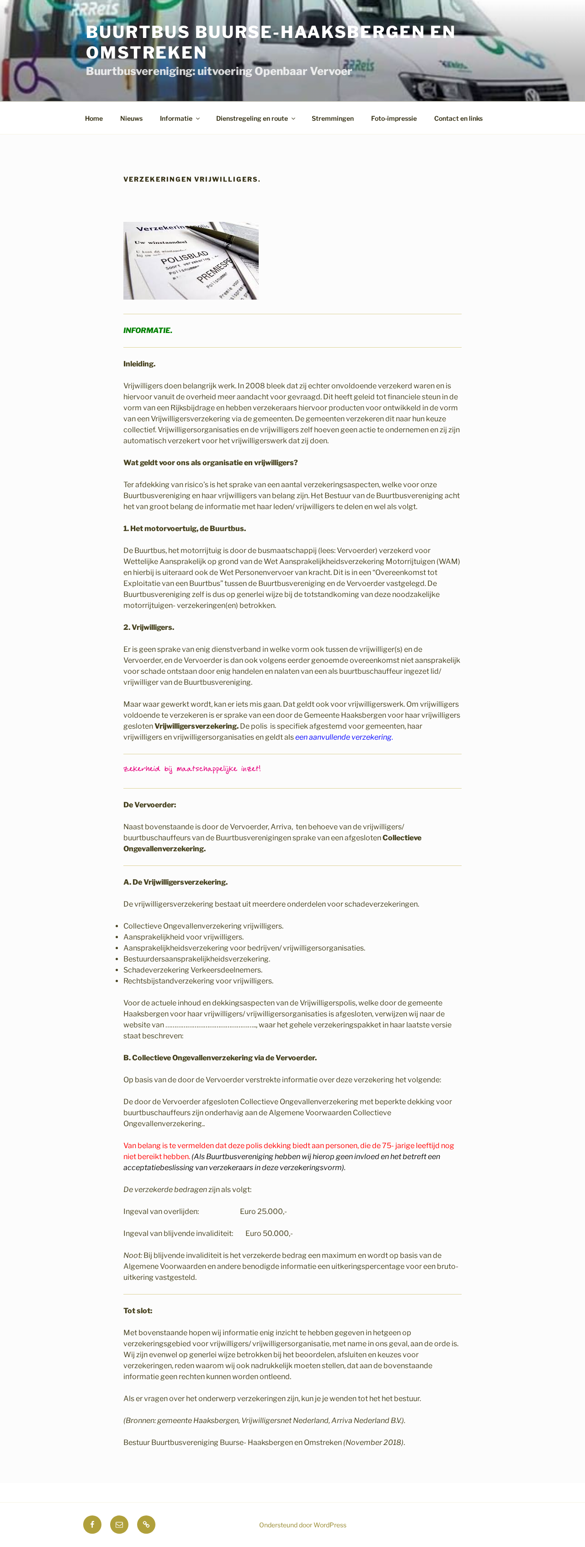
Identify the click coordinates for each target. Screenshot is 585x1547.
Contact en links (458, 118)
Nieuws (131, 118)
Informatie (176, 118)
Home (94, 118)
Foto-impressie (394, 118)
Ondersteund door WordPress (302, 1525)
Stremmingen (333, 118)
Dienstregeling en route (252, 118)
